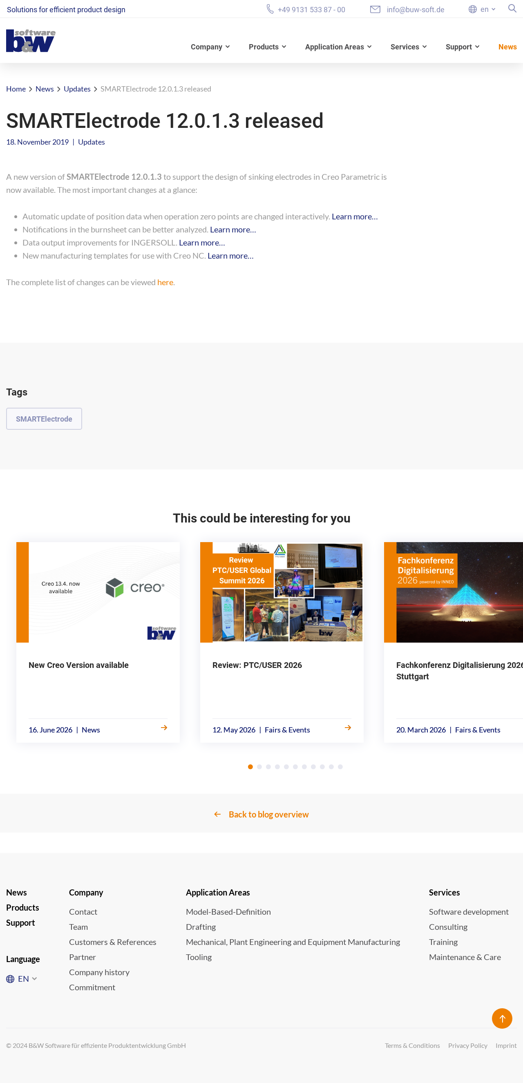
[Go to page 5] (286, 766)
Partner (82, 957)
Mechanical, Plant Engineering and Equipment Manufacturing (293, 942)
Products (264, 46)
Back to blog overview (269, 814)
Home (16, 88)
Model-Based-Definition (228, 911)
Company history (99, 972)
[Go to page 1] (250, 766)
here (165, 282)
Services (405, 46)
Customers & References (112, 942)
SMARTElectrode (44, 419)
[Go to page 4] (277, 766)
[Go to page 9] (322, 766)
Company (206, 46)
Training (443, 942)
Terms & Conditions (412, 1045)
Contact (83, 911)
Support (459, 46)
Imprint (506, 1045)
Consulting (448, 926)
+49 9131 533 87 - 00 (311, 9)
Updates (77, 88)
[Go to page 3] (268, 766)
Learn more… (355, 216)
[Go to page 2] (259, 766)
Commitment (92, 987)
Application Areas (334, 46)
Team (78, 926)
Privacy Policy (467, 1045)
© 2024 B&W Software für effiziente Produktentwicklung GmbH (96, 1045)
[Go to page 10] (331, 766)
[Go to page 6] (295, 766)
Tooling (199, 957)
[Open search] (512, 8)
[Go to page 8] (313, 766)
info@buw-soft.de (416, 9)
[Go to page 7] (304, 766)
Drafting (201, 926)
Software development (469, 911)
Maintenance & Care (465, 957)
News (507, 46)
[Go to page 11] (340, 766)
